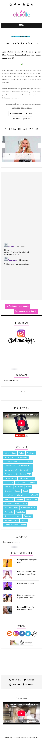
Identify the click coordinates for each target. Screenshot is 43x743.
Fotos (28, 487)
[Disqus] (21, 211)
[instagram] (11, 5)
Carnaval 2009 (11, 462)
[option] (21, 150)
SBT (29, 36)
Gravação (8, 491)
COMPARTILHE (17, 113)
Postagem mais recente (19, 306)
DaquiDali (9, 483)
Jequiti (25, 491)
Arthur (21, 453)
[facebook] (15, 5)
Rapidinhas (20, 512)
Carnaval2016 (25, 474)
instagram (16, 680)
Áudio (7, 457)
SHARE (27, 119)
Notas (13, 36)
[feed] (32, 5)
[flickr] (28, 5)
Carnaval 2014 (25, 470)
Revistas (8, 520)
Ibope (17, 491)
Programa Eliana (22, 36)
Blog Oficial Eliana (19, 457)
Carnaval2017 (10, 478)
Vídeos (23, 525)
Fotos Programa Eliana (25, 583)
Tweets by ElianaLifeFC (11, 380)
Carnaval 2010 (25, 462)
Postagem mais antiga (25, 311)
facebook (29, 684)
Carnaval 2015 (11, 474)
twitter (30, 680)
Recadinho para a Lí (13, 516)
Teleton (24, 520)
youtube (16, 684)
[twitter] (19, 5)
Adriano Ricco (10, 453)
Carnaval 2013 (11, 470)
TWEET (30, 113)
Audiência (31, 453)
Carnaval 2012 (25, 466)
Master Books (31, 499)
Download (32, 483)
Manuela (19, 499)
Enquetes (8, 487)
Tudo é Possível (11, 525)
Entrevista (19, 487)
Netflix (17, 504)
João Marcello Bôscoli (14, 495)
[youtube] (24, 5)
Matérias (8, 504)
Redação (27, 516)
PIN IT (17, 119)
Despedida (20, 483)
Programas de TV (28, 508)
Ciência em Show (26, 478)
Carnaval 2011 (11, 466)
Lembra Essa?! (31, 495)
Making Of (9, 499)
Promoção (9, 512)
